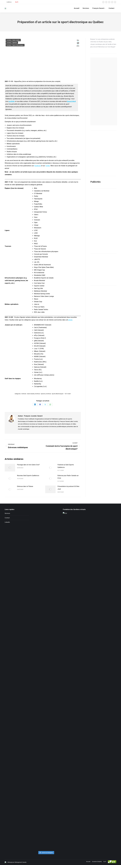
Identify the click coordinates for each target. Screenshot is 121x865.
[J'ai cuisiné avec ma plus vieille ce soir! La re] (37, 524)
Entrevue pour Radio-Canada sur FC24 (68, 477)
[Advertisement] (103, 221)
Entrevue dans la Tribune (25, 486)
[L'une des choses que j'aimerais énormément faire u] (46, 804)
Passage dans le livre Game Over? (28, 465)
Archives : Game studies (13, 40)
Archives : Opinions (12, 42)
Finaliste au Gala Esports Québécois (65, 466)
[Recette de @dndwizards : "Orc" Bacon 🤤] (46, 515)
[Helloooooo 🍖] (54, 546)
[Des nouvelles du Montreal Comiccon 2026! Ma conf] (37, 789)
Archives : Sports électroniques (15, 45)
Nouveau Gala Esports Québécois (28, 475)
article (70, 320)
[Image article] (10, 467)
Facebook (37, 166)
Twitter (47, 166)
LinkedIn (7, 522)
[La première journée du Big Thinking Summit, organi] (46, 651)
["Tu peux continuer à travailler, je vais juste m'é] (37, 551)
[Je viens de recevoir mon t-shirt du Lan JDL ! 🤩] (54, 766)
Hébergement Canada (20, 862)
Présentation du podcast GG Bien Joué (68, 487)
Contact (7, 518)
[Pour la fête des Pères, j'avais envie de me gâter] (54, 525)
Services (7, 513)
